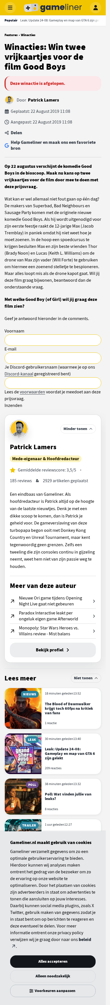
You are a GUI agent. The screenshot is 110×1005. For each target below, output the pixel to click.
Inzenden (13, 405)
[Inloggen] (95, 7)
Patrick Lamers (43, 100)
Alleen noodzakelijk (53, 976)
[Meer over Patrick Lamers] (19, 429)
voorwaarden (32, 392)
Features (11, 35)
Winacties (28, 35)
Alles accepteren (52, 961)
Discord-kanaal (19, 374)
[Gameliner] (53, 7)
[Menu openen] (10, 7)
